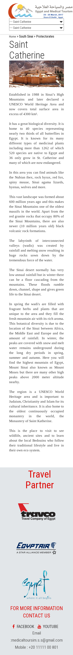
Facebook (24, 626)
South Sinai (26, 36)
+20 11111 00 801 (43, 647)
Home (12, 36)
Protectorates (45, 36)
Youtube (49, 626)
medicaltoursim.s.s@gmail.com (37, 640)
